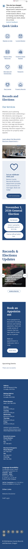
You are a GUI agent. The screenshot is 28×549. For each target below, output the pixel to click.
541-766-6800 (18, 482)
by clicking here (11, 484)
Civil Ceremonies (14, 196)
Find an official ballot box (14, 235)
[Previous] (3, 276)
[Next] (25, 276)
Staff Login (6, 498)
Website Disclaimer (8, 494)
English (16, 0)
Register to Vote (7, 41)
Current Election (20, 41)
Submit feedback (12, 22)
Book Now (12, 351)
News (14, 283)
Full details (13, 220)
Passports (20, 72)
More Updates (14, 291)
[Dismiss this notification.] (26, 1)
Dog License (7, 89)
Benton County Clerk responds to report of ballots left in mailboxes (13, 278)
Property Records (20, 89)
